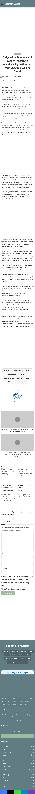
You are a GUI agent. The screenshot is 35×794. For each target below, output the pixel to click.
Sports (22, 658)
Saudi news (14, 658)
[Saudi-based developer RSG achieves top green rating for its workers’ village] (9, 501)
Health (14, 655)
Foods (30, 651)
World (25, 662)
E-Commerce (14, 651)
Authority (18, 370)
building (28, 370)
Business (5, 651)
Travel (19, 662)
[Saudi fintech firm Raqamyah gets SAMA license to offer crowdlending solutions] (9, 476)
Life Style (21, 655)
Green (11, 382)
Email (4, 561)
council (24, 374)
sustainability (21, 382)
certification (13, 374)
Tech (28, 658)
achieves (7, 370)
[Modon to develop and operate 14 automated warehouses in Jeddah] (26, 476)
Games (7, 655)
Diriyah (20, 378)
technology (11, 662)
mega (28, 655)
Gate (28, 378)
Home (15, 49)
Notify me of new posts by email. (14, 589)
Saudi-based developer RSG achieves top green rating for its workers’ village (9, 513)
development (9, 378)
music (6, 658)
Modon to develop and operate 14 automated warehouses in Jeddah (25, 488)
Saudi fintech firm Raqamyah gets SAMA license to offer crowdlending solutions (8, 488)
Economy (20, 49)
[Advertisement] (17, 26)
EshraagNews (17, 401)
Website (4, 569)
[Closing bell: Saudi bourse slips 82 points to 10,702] (26, 501)
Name (4, 553)
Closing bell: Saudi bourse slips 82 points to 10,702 (25, 512)
